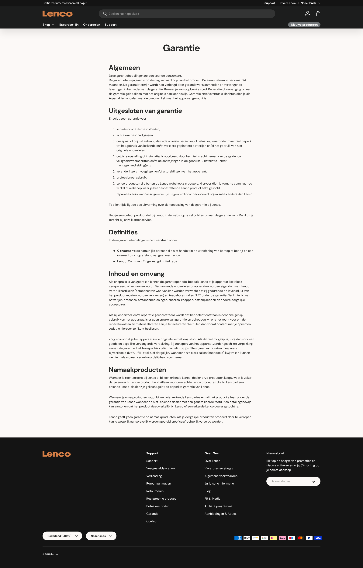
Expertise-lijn (69, 24)
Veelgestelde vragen (160, 468)
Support (269, 3)
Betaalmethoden (157, 506)
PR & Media (212, 499)
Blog (208, 491)
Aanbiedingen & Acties (221, 514)
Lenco (54, 554)
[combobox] (187, 13)
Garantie (152, 514)
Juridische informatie (219, 483)
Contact (151, 521)
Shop (46, 24)
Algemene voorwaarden (221, 476)
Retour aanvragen (158, 483)
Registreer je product (161, 499)
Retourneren (155, 491)
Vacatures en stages (219, 468)
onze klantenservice (137, 220)
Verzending (154, 476)
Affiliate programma (218, 506)
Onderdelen (91, 24)
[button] (318, 13)
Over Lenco (288, 3)
